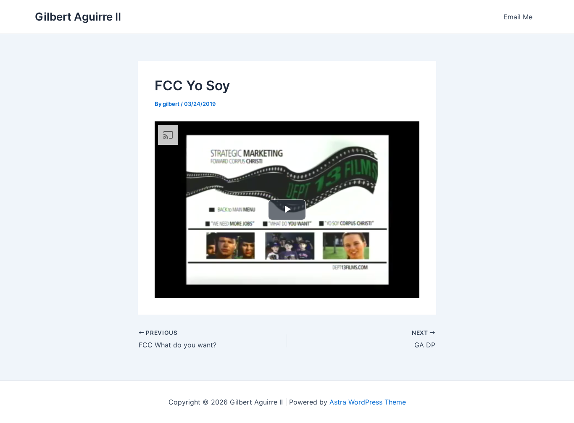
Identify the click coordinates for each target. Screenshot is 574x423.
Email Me (517, 17)
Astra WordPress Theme (367, 402)
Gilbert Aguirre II (78, 16)
